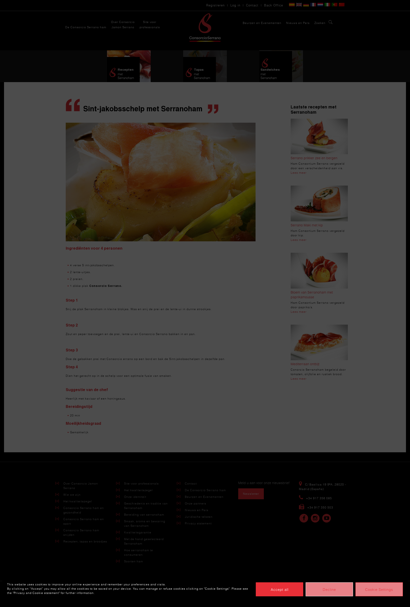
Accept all (280, 589)
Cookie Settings (379, 589)
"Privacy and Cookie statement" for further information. (54, 593)
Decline (329, 589)
